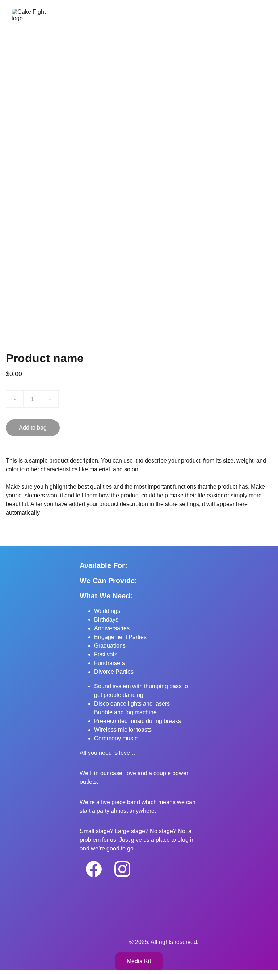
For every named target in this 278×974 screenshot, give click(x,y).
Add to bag (33, 428)
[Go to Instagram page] (122, 869)
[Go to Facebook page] (94, 869)
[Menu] (262, 26)
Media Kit (139, 961)
